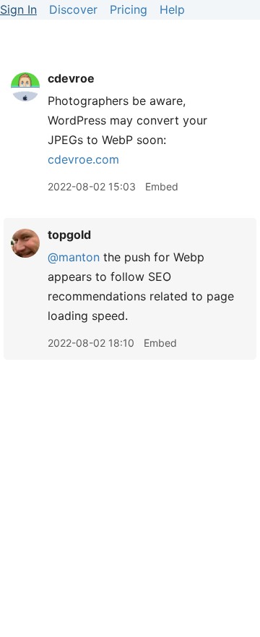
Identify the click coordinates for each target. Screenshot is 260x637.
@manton (74, 257)
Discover (73, 9)
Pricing (128, 9)
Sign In (18, 9)
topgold (69, 234)
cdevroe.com (83, 159)
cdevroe (71, 78)
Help (172, 9)
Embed (161, 186)
